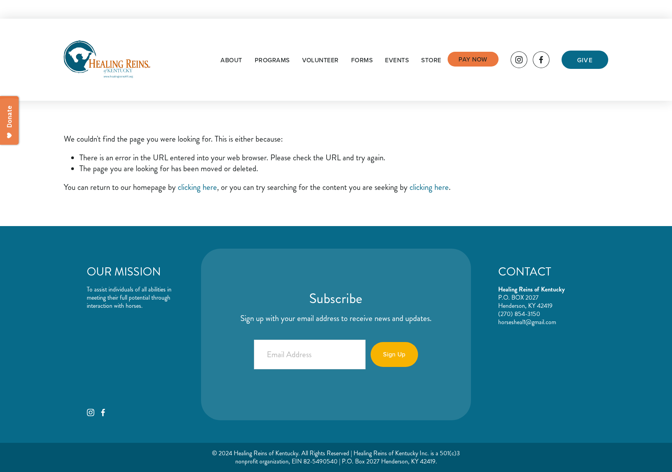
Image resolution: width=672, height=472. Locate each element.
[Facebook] (541, 59)
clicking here (197, 187)
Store (431, 60)
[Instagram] (519, 59)
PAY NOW (472, 59)
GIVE (585, 60)
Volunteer (320, 60)
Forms (362, 60)
